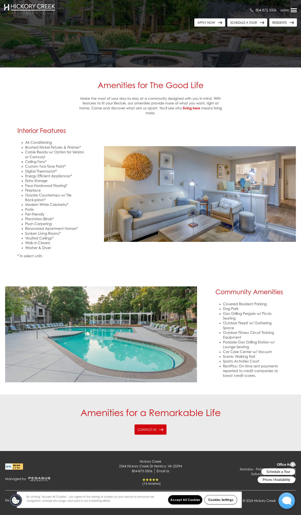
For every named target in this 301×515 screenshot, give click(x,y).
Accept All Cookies (185, 500)
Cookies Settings (220, 500)
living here (191, 108)
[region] (129, 499)
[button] (283, 22)
